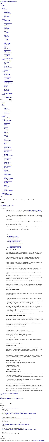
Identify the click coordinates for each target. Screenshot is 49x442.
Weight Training (7, 16)
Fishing (7, 39)
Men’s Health (6, 35)
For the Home (6, 62)
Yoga (5, 17)
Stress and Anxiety (7, 50)
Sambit (2, 205)
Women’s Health (7, 54)
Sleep (5, 47)
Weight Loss (6, 56)
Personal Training (7, 20)
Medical (3, 71)
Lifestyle (3, 59)
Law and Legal (6, 66)
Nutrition (3, 94)
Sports (5, 15)
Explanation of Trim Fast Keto (13, 236)
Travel (5, 51)
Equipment (6, 11)
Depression (6, 75)
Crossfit (5, 9)
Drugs (5, 79)
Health (3, 21)
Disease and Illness (7, 77)
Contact (3, 5)
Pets (4, 42)
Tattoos (7, 24)
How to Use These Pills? (13, 242)
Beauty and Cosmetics (8, 23)
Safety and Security (7, 166)
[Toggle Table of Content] (7, 234)
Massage (5, 87)
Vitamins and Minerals (8, 97)
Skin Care (5, 46)
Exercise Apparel (7, 12)
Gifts (5, 63)
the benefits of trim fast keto (7, 393)
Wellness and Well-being (8, 58)
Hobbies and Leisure (7, 162)
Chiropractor (6, 73)
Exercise (3, 8)
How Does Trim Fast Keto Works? (13, 237)
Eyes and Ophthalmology (8, 81)
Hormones (5, 86)
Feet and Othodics (7, 82)
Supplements (4, 193)
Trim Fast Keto (15, 393)
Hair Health (6, 29)
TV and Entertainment (8, 52)
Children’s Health (7, 25)
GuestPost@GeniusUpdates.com (39, 440)
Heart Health (6, 85)
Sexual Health (6, 44)
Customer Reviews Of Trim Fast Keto (15, 246)
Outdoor (5, 135)
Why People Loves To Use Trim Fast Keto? (15, 240)
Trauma (5, 91)
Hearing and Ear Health (8, 83)
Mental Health (6, 36)
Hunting (7, 40)
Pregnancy (8, 55)
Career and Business (7, 60)
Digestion (5, 27)
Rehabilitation (6, 90)
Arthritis (7, 78)
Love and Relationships (8, 67)
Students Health (7, 48)
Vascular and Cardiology (8, 93)
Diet (2, 104)
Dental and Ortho (7, 74)
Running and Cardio (7, 13)
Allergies (7, 32)
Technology (6, 70)
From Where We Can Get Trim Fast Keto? (14, 247)
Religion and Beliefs (7, 43)
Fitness (3, 19)
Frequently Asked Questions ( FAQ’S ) (14, 241)
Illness (5, 31)
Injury (5, 131)
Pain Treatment (6, 89)
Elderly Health (6, 28)
